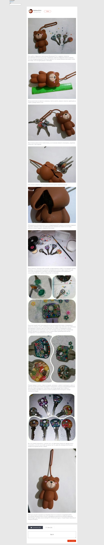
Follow (47, 11)
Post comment (71, 540)
